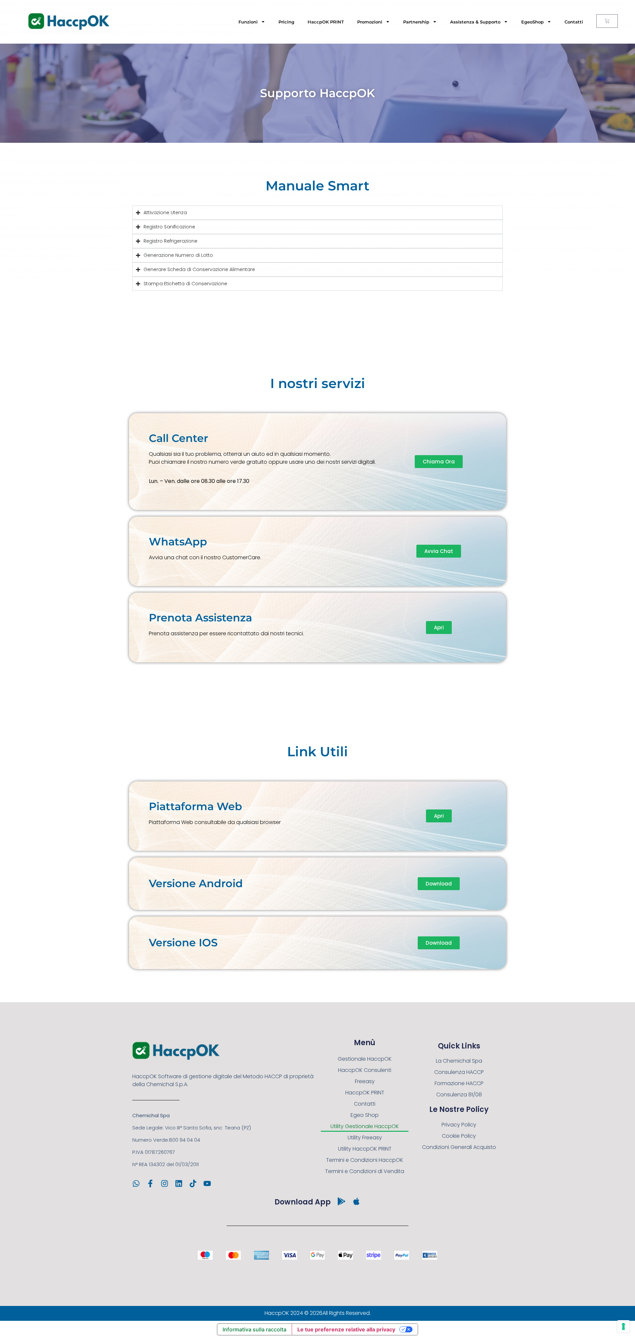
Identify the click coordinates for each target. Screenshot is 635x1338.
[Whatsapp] (136, 1183)
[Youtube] (207, 1183)
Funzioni (248, 21)
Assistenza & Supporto (475, 21)
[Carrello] (607, 21)
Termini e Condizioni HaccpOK (364, 1160)
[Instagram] (164, 1183)
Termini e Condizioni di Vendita (364, 1171)
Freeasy (365, 1081)
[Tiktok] (193, 1183)
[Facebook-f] (150, 1183)
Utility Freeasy (365, 1137)
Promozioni (369, 21)
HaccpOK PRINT (326, 21)
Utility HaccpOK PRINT (365, 1149)
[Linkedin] (179, 1183)
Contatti (574, 21)
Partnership (416, 21)
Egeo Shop (365, 1115)
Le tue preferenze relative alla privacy (346, 1329)
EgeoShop (532, 21)
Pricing (286, 21)
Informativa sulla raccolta (254, 1329)
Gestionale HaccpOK (365, 1059)
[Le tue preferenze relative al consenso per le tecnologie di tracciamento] (623, 1326)
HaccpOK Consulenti (364, 1070)
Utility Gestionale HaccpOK (364, 1126)
